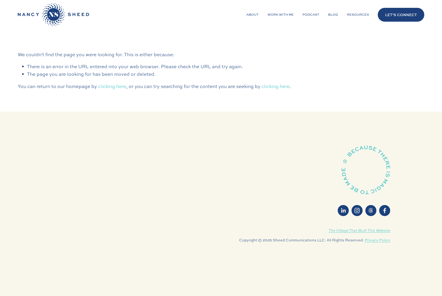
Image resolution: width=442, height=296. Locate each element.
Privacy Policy (377, 240)
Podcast (310, 14)
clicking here (112, 86)
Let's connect (401, 14)
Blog (333, 14)
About (252, 14)
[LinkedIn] (343, 210)
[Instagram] (357, 210)
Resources (358, 14)
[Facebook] (384, 210)
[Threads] (370, 210)
